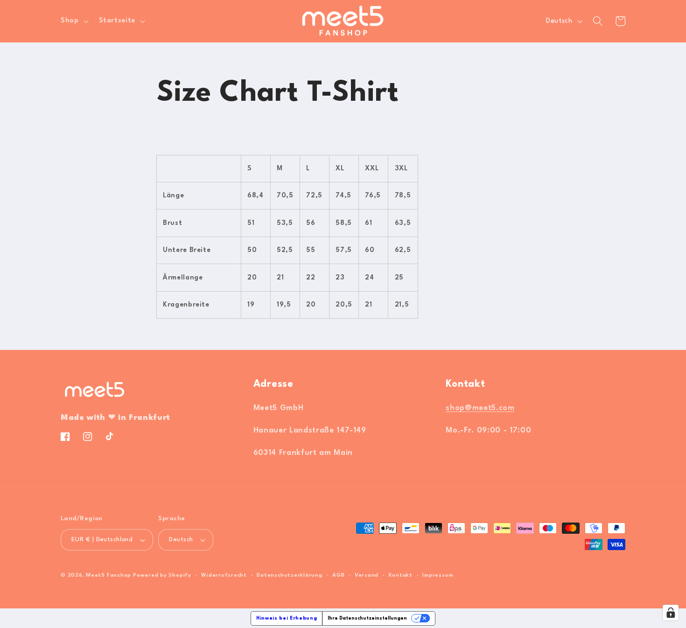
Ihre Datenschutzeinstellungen (367, 618)
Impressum (437, 575)
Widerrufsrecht (224, 575)
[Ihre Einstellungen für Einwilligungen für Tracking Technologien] (671, 613)
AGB (338, 575)
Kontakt (401, 575)
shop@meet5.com (480, 408)
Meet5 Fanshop (108, 575)
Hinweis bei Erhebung (286, 618)
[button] (74, 21)
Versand (366, 575)
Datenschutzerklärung (289, 575)
